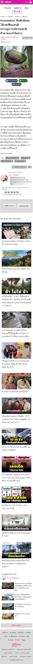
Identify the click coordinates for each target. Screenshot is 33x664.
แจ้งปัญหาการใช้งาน (26, 656)
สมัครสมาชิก (24, 206)
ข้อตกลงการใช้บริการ (8, 649)
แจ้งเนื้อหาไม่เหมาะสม (16, 660)
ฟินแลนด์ (25, 158)
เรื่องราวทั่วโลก (11, 158)
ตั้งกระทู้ (17, 12)
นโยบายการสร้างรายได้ (22, 653)
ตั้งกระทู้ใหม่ (16, 625)
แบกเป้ (9, 42)
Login (9, 206)
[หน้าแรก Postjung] (8, 2)
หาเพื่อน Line (13, 636)
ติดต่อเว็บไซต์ (13, 656)
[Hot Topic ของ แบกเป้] (4, 182)
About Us (4, 656)
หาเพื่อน (28, 632)
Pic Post (21, 636)
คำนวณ (10, 640)
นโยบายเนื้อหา (8, 653)
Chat (5, 636)
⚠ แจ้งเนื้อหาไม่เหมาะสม (19, 167)
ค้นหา (27, 8)
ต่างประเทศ (19, 161)
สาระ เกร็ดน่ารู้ (12, 578)
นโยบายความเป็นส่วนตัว (24, 649)
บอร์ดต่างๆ (18, 8)
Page (23, 640)
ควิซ (27, 636)
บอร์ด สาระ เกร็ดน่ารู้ (21, 16)
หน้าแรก (3, 16)
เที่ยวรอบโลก (6, 161)
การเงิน (17, 640)
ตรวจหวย (13, 632)
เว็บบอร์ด (7, 8)
